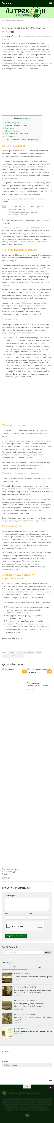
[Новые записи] (14, 967)
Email (30, 913)
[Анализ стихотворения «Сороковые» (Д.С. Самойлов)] (14, 767)
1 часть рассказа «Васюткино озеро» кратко (33, 1031)
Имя (7, 913)
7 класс (11, 652)
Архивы (5, 1061)
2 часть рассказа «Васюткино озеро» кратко (33, 977)
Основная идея (10, 137)
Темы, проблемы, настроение (15, 134)
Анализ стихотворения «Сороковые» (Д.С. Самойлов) (11, 871)
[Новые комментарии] (39, 967)
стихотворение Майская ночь (13, 656)
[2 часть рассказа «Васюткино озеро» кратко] (7, 978)
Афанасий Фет (29, 652)
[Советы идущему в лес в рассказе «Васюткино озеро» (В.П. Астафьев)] (7, 1005)
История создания (11, 123)
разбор (38, 652)
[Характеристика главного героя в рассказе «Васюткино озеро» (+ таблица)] (7, 991)
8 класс (19, 652)
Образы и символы (11, 131)
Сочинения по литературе (25, 987)
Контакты (6, 1051)
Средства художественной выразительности (21, 139)
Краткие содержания (22, 974)
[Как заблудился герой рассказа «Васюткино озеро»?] (7, 1018)
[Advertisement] (27, 92)
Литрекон (6, 3)
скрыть (27, 118)
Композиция (8, 128)
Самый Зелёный (13, 36)
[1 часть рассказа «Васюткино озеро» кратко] (7, 1032)
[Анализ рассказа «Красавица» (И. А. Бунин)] (39, 674)
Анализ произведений (12, 21)
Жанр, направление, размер (15, 125)
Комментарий (10, 896)
